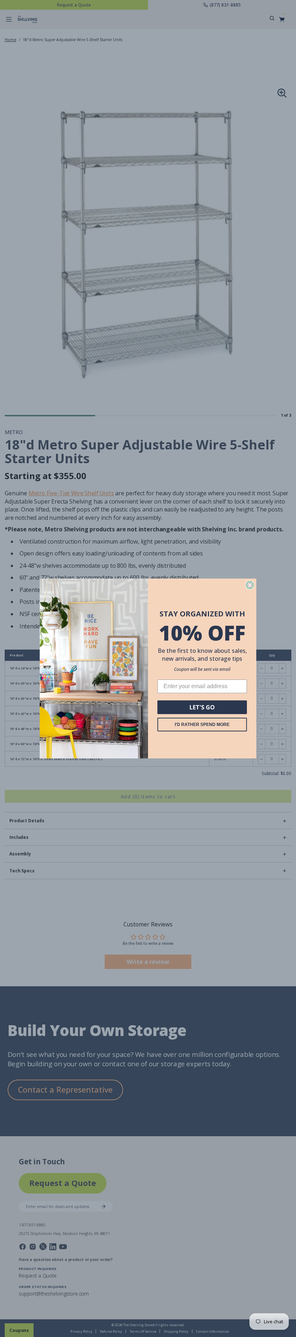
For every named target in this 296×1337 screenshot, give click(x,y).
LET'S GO (202, 707)
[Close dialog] (249, 585)
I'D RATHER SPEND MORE (202, 724)
